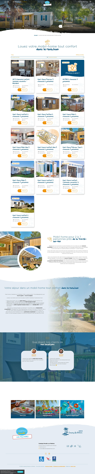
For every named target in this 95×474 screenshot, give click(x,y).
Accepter (20, 471)
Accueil (9, 10)
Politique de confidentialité (59, 466)
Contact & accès (84, 10)
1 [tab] (45, 372)
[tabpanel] (34, 360)
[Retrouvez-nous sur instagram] (8, 2)
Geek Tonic (73, 466)
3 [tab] (49, 372)
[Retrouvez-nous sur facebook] (5, 2)
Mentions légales (49, 466)
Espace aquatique (30, 10)
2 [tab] (47, 372)
